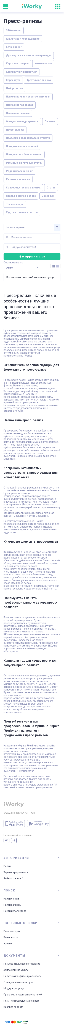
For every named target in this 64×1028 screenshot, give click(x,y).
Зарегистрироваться (16, 872)
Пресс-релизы (15, 129)
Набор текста (14, 88)
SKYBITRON (28, 812)
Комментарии (43, 63)
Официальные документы (22, 121)
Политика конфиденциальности (22, 976)
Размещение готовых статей (24, 162)
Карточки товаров (17, 63)
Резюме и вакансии (18, 179)
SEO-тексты (13, 30)
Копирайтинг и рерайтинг (21, 71)
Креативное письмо (38, 80)
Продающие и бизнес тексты (24, 154)
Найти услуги (11, 898)
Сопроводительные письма (23, 187)
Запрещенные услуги (16, 970)
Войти (7, 866)
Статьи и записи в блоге (21, 195)
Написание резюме (18, 113)
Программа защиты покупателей (23, 994)
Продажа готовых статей (22, 146)
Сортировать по (13, 262)
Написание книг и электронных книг (28, 96)
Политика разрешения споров (21, 1000)
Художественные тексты (22, 212)
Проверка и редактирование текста (28, 138)
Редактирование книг (19, 171)
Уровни (8, 943)
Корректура (13, 80)
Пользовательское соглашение (22, 963)
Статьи (51, 187)
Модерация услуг (14, 988)
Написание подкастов (19, 104)
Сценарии (48, 195)
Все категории (12, 931)
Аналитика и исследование (22, 38)
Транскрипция (14, 204)
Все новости (11, 937)
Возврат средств (13, 1006)
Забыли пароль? (13, 878)
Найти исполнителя (15, 911)
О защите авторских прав (18, 982)
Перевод (50, 121)
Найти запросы (12, 904)
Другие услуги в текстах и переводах (28, 55)
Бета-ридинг (14, 47)
